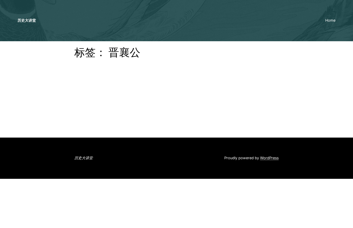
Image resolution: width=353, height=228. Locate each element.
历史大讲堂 (27, 20)
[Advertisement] (176, 107)
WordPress (269, 158)
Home (330, 20)
